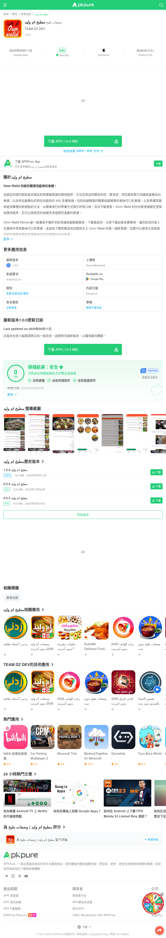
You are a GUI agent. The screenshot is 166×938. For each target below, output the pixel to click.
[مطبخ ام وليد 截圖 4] (112, 433)
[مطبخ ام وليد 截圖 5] (137, 433)
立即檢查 (11, 307)
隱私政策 (82, 934)
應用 (14, 14)
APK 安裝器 (11, 895)
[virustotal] (61, 367)
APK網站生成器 (82, 902)
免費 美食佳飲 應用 (17, 293)
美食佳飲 (26, 14)
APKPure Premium (15, 915)
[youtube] (26, 876)
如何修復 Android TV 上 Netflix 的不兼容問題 (25, 813)
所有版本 (83, 514)
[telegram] (6, 876)
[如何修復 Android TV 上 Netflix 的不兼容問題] (27, 793)
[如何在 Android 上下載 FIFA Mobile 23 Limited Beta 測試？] (127, 793)
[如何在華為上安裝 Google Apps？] (77, 793)
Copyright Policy (98, 934)
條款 (112, 934)
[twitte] (19, 876)
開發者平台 (79, 895)
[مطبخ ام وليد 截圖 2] (63, 433)
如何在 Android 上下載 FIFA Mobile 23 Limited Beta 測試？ (125, 813)
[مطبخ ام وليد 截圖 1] (39, 433)
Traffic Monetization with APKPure (93, 915)
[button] (62, 52)
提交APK (78, 908)
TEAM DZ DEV (35, 28)
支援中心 (157, 915)
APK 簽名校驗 (12, 902)
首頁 (6, 14)
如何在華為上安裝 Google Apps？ (77, 811)
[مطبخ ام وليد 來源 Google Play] (95, 279)
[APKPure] (83, 5)
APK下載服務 (12, 908)
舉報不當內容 (94, 307)
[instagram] (13, 876)
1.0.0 (15, 265)
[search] (161, 5)
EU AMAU (123, 934)
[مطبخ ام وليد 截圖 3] (88, 433)
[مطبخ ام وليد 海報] (14, 433)
